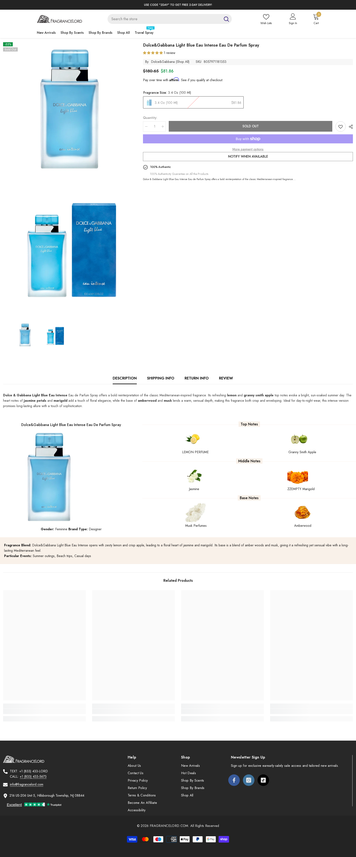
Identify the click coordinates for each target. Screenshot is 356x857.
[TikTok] (263, 780)
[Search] (170, 19)
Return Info (197, 378)
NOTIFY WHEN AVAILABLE (248, 156)
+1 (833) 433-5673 (33, 776)
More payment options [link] (247, 149)
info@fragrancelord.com (26, 784)
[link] (44, 711)
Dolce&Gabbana (163, 61)
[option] (178, 5)
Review (226, 378)
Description (125, 378)
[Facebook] (234, 780)
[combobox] (164, 19)
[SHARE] (349, 127)
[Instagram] (248, 780)
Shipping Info (160, 378)
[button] (153, 52)
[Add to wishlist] (340, 126)
